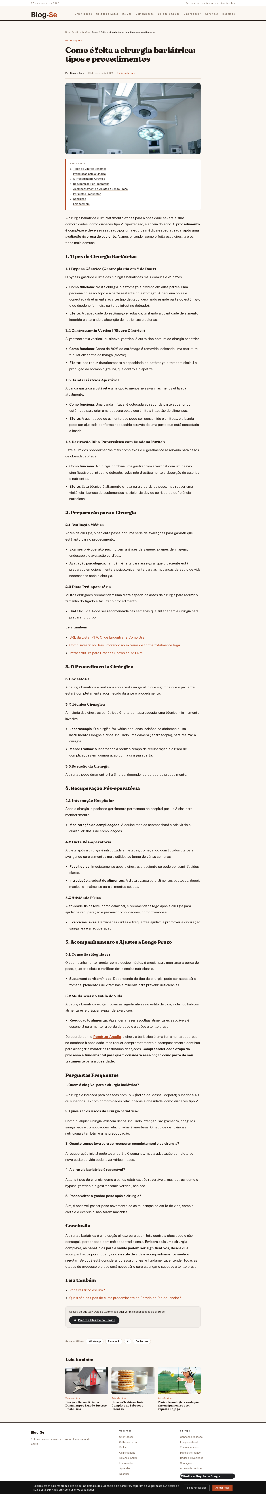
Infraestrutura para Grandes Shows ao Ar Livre (106, 653)
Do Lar (127, 13)
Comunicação (145, 13)
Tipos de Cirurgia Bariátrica (89, 168)
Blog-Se (70, 32)
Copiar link (142, 1341)
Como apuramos (189, 1447)
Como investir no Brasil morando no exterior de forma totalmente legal (125, 645)
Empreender (192, 13)
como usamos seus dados (78, 1489)
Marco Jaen (77, 73)
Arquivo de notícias (191, 1468)
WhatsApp (95, 1341)
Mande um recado (190, 1452)
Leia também (81, 203)
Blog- (44, 14)
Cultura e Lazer (107, 13)
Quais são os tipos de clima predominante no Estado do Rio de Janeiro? (125, 1298)
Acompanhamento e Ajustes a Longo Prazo (100, 188)
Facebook (114, 1341)
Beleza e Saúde (169, 13)
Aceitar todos (222, 1487)
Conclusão (79, 198)
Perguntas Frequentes (87, 193)
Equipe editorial (189, 1442)
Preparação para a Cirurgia (89, 173)
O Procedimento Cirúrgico (89, 178)
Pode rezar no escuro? (87, 1290)
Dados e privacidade (191, 1458)
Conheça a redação (191, 1436)
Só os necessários (196, 1487)
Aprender (211, 13)
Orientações (83, 13)
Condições (186, 1463)
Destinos (228, 13)
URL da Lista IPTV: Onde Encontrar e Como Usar (107, 637)
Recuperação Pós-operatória (91, 183)
